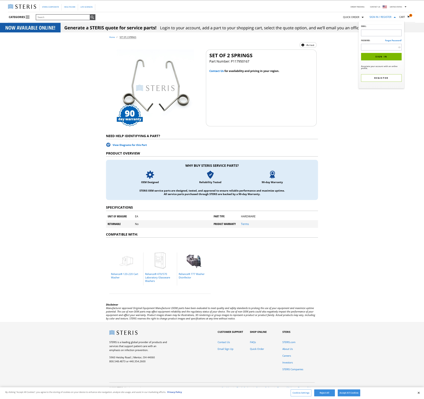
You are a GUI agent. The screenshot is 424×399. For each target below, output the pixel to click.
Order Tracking (357, 7)
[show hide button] (399, 47)
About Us (287, 349)
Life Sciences (86, 7)
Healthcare (69, 7)
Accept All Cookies (349, 392)
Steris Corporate (50, 7)
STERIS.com (288, 342)
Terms (245, 224)
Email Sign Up (225, 349)
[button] (92, 17)
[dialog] (381, 55)
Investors (287, 362)
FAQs (253, 342)
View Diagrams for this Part (130, 145)
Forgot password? (393, 40)
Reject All (324, 392)
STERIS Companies (292, 369)
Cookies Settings (300, 392)
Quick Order (257, 349)
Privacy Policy (174, 392)
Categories (17, 17)
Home (112, 37)
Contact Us (375, 7)
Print (310, 45)
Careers (286, 355)
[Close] (418, 392)
